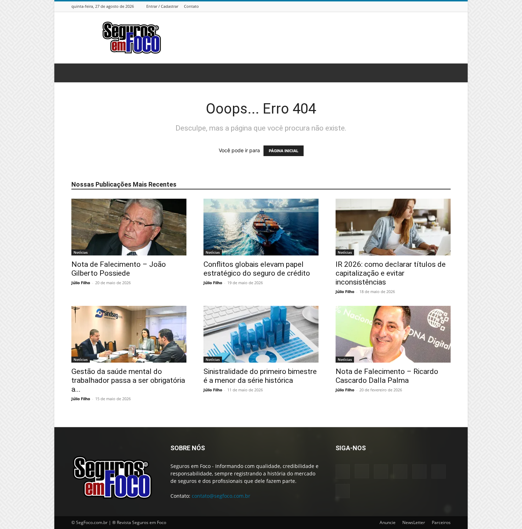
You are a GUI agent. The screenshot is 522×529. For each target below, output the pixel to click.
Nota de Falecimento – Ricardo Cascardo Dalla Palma (387, 376)
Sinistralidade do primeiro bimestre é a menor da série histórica (260, 376)
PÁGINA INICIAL (283, 150)
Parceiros (441, 522)
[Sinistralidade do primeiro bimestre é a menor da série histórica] (261, 334)
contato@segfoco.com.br (221, 495)
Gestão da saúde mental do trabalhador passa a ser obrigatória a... (128, 380)
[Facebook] (393, 6)
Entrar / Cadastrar (162, 6)
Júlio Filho (80, 282)
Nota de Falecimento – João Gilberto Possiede (118, 268)
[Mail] (420, 6)
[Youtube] (447, 6)
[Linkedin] (411, 6)
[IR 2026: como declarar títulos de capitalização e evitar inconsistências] (393, 227)
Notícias (81, 252)
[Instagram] (402, 6)
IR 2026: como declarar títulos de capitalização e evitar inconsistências (391, 273)
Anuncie (388, 522)
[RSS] (429, 6)
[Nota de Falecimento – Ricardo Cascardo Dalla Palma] (393, 334)
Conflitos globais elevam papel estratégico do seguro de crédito (256, 268)
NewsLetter (413, 522)
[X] (438, 6)
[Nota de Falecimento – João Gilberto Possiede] (128, 227)
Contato (191, 6)
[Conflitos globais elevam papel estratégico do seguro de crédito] (261, 227)
